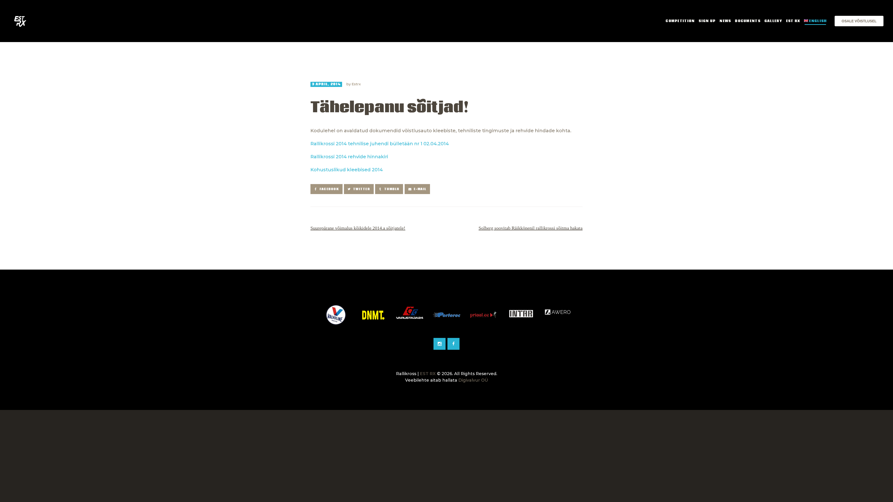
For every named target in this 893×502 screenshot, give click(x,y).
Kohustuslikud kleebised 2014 (346, 169)
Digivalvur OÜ (473, 380)
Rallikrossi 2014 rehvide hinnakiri (349, 156)
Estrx (356, 84)
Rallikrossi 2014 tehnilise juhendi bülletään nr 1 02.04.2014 (379, 143)
